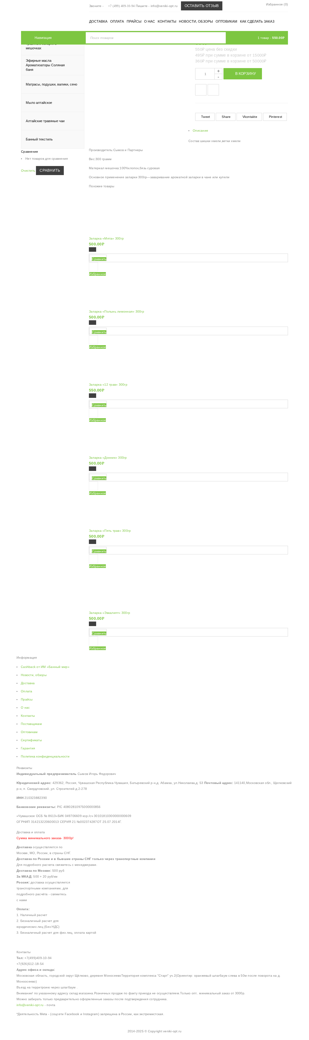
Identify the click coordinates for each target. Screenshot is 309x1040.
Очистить (28, 170)
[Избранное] (93, 558)
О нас (25, 707)
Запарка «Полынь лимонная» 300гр (116, 311)
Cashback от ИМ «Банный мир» (45, 667)
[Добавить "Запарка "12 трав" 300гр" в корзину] (92, 395)
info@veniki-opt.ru (165, 6)
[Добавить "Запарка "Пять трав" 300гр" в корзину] (92, 541)
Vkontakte (249, 117)
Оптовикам (29, 732)
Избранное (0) (276, 4)
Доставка (28, 683)
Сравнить (50, 170)
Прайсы (27, 699)
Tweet (205, 117)
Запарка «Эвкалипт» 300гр (109, 613)
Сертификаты (31, 740)
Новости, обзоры (34, 675)
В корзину (245, 74)
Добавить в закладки (201, 89)
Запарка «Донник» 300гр (108, 457)
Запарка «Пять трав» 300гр (110, 530)
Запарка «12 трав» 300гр (108, 384)
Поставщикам (31, 724)
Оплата (26, 691)
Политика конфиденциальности (45, 756)
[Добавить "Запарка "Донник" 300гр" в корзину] (92, 468)
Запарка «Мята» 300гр (106, 238)
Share (226, 117)
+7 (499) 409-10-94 (121, 6)
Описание (200, 130)
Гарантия (28, 748)
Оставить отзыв (202, 6)
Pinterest (275, 117)
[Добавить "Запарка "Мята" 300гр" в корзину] (92, 249)
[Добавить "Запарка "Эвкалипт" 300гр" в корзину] (92, 624)
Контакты (28, 715)
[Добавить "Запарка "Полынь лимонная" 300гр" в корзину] (92, 322)
